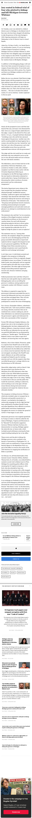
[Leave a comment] (25, 24)
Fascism (13, 572)
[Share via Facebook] (3, 24)
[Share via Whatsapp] (10, 24)
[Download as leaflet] (21, 24)
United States (21, 572)
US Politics (5, 572)
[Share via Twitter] (7, 24)
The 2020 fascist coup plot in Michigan (11, 568)
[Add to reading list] (29, 24)
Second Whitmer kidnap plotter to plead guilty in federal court (12, 536)
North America (6, 576)
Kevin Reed (3, 18)
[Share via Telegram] (14, 24)
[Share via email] (18, 24)
